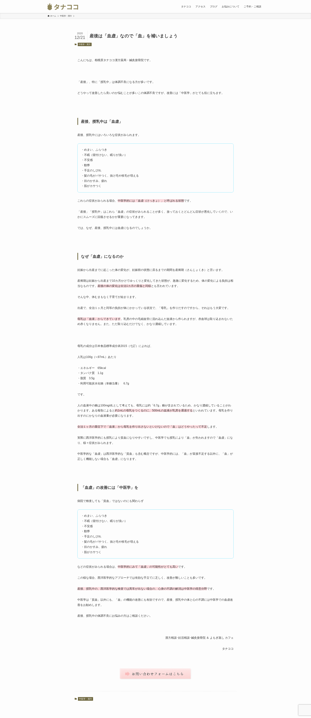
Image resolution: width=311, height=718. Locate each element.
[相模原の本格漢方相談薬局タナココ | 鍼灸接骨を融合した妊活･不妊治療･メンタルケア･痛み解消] (63, 6)
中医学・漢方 (85, 44)
